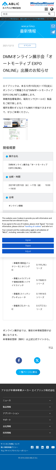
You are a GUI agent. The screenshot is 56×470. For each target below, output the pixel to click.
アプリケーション (11, 413)
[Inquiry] (53, 26)
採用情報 (7, 433)
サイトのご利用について (10, 444)
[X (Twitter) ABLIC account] (48, 447)
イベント (27, 45)
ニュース (7, 400)
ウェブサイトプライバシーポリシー (14, 451)
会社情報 (7, 426)
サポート (7, 420)
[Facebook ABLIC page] (32, 447)
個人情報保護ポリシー (9, 447)
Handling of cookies (33, 226)
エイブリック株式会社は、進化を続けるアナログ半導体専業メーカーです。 (28, 19)
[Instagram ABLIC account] (37, 447)
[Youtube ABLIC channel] (53, 447)
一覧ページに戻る (28, 372)
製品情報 (7, 407)
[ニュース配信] (53, 32)
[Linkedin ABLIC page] (42, 447)
